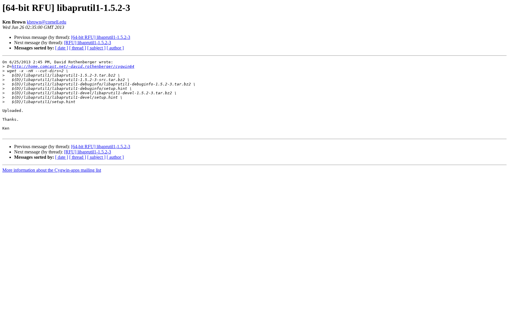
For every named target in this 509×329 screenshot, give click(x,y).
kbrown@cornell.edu (46, 21)
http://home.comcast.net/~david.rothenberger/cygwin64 (73, 66)
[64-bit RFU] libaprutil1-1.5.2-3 (100, 37)
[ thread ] (77, 47)
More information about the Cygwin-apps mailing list (51, 170)
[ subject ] (96, 47)
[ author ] (115, 47)
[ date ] (61, 47)
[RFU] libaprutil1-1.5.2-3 (87, 42)
